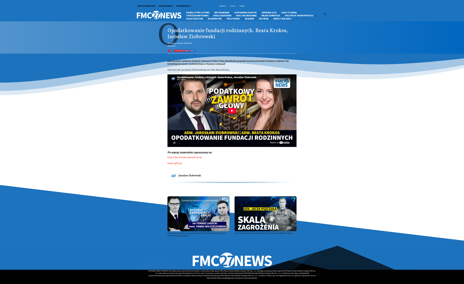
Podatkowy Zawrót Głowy (185, 50)
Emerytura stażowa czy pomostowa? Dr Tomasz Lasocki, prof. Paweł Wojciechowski (196, 234)
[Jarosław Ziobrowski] (173, 175)
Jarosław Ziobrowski (184, 43)
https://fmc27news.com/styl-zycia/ (184, 157)
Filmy (171, 50)
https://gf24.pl (174, 163)
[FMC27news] (159, 15)
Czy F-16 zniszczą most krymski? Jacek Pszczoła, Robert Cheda (263, 233)
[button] (325, 14)
